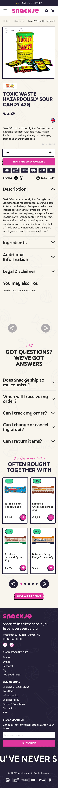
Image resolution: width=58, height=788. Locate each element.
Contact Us (9, 708)
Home (6, 21)
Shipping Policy (11, 699)
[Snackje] (25, 11)
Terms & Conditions (14, 704)
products (19, 21)
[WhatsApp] (21, 178)
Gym (5, 670)
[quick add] (23, 517)
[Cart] (53, 11)
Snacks (6, 657)
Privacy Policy (10, 695)
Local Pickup (9, 691)
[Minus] (7, 152)
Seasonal (8, 666)
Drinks (6, 661)
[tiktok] (12, 645)
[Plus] (50, 152)
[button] (13, 583)
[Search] (46, 10)
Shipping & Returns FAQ (16, 687)
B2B (5, 712)
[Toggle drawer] (5, 10)
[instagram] (5, 645)
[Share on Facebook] (16, 178)
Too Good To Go (12, 674)
